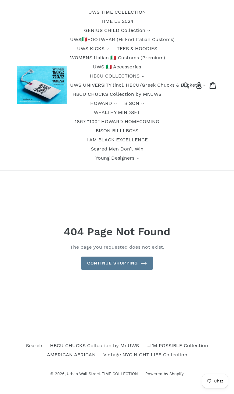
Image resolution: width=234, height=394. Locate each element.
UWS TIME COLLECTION (117, 12)
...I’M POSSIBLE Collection (177, 345)
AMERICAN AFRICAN (71, 355)
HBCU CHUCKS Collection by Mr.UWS (117, 94)
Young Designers (115, 158)
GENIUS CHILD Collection (115, 30)
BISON (132, 103)
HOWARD (102, 103)
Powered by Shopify (164, 374)
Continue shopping (112, 263)
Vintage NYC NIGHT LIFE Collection (145, 355)
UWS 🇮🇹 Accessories (117, 67)
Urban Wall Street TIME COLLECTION (103, 374)
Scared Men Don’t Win (117, 149)
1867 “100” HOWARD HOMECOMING (117, 121)
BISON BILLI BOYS (117, 130)
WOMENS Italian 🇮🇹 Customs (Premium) (117, 57)
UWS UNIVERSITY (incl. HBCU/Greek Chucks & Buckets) (136, 85)
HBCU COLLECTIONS (115, 76)
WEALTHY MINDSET (117, 112)
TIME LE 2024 (117, 21)
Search (34, 345)
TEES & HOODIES (137, 48)
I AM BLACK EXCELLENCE (117, 140)
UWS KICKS (91, 48)
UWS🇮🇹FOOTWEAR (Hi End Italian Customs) (122, 39)
